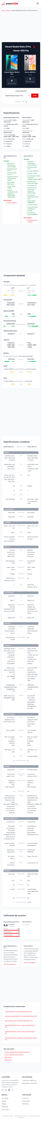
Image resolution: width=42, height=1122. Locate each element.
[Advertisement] (21, 248)
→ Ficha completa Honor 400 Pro (14, 1055)
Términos (25, 1104)
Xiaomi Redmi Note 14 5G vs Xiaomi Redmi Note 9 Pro (20, 1032)
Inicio (3, 10)
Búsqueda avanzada (29, 1083)
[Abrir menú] (37, 3)
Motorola (5, 1107)
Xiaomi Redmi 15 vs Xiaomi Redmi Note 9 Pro (18, 1011)
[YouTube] (9, 1090)
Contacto (25, 1098)
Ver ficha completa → (10, 964)
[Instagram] (6, 1090)
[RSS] (12, 1090)
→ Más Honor (8, 1060)
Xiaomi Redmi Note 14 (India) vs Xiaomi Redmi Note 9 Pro (21, 1038)
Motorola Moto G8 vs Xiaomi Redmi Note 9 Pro (19, 1021)
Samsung (5, 1098)
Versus (8, 10)
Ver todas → (6, 1109)
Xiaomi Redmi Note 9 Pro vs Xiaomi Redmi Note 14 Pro (20, 1026)
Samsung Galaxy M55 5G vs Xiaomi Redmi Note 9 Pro (21, 1016)
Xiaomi (4, 1104)
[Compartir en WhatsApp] (26, 101)
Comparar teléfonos (29, 1080)
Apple (4, 1101)
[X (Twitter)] (3, 1090)
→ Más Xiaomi (8, 1057)
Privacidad (26, 1101)
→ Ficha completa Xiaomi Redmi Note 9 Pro (17, 1052)
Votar (35, 95)
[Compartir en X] (23, 101)
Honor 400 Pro (30, 72)
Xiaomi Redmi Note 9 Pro (11, 73)
